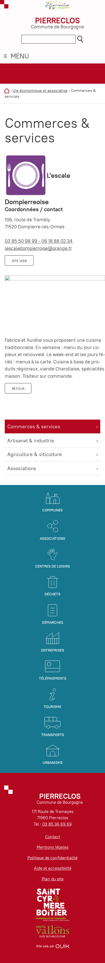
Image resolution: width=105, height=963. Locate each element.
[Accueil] (6, 90)
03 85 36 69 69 (57, 824)
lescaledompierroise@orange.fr (38, 248)
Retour (18, 388)
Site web (19, 261)
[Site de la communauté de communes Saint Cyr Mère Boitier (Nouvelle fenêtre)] (52, 904)
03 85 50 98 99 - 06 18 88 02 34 (39, 241)
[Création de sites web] (62, 946)
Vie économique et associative (40, 90)
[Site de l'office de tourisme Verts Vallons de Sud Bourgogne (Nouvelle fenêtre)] (52, 931)
